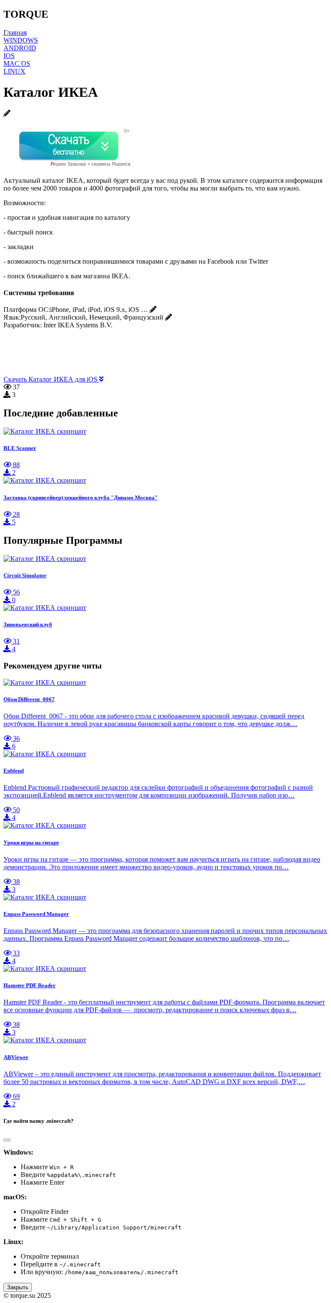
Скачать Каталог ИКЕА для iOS (51, 379)
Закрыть (17, 1287)
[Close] (6, 1140)
